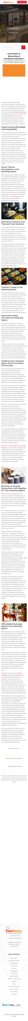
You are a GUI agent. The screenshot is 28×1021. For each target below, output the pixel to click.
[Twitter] (12, 79)
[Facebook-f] (8, 79)
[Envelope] (15, 79)
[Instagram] (19, 79)
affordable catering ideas (19, 112)
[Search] (23, 47)
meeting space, (16, 196)
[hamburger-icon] (2, 2)
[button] (11, 35)
